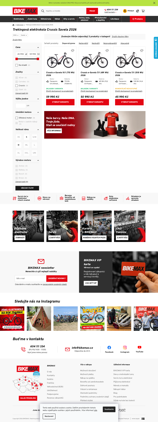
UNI (34, 153)
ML (26, 145)
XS (18, 137)
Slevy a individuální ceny (123, 374)
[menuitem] (19, 19)
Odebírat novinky (56, 278)
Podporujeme (52, 394)
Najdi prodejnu (28, 398)
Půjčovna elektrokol (121, 382)
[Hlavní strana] (14, 25)
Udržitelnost (52, 390)
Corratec (24, 82)
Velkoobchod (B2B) (55, 387)
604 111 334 (112, 9)
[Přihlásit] (127, 11)
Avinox (23, 166)
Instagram (124, 352)
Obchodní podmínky (88, 393)
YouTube (139, 352)
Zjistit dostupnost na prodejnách (59, 91)
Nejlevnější (83, 43)
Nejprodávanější (110, 43)
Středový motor (26, 118)
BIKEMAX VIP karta (121, 371)
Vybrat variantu (60, 102)
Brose (22, 178)
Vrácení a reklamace (88, 389)
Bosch (23, 174)
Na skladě (24, 65)
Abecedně (125, 43)
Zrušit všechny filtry (120, 37)
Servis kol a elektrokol (122, 378)
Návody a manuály (121, 385)
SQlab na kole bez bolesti (124, 400)
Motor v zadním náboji (28, 123)
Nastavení (49, 416)
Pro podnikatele (120, 397)
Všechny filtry (27, 188)
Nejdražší (96, 43)
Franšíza (50, 383)
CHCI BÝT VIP (90, 283)
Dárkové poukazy (87, 385)
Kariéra (50, 379)
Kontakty (51, 375)
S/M (34, 137)
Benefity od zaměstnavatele (92, 382)
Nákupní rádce (119, 389)
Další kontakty (110, 12)
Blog (115, 393)
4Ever (22, 78)
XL (18, 153)
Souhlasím (109, 409)
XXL (26, 153)
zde (95, 410)
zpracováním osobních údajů (55, 284)
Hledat (92, 11)
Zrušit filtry (17, 40)
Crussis (23, 86)
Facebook (109, 352)
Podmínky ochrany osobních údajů (94, 397)
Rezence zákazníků (55, 398)
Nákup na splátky (87, 378)
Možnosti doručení (88, 371)
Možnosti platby (87, 374)
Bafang (23, 170)
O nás (49, 372)
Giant (22, 89)
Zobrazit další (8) (21, 93)
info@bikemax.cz (82, 348)
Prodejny (139, 19)
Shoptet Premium (123, 419)
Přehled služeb (86, 400)
